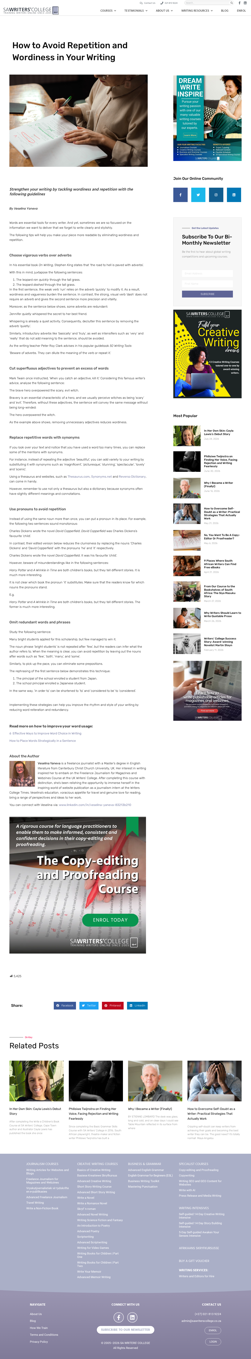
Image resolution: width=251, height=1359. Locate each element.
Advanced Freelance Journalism (46, 1197)
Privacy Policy (39, 1341)
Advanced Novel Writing (92, 1214)
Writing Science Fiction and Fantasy (100, 1220)
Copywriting (186, 1175)
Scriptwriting (85, 1236)
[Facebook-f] (180, 195)
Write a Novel (85, 1197)
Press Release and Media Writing (200, 1195)
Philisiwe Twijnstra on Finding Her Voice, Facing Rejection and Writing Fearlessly (220, 461)
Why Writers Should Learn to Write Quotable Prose (222, 614)
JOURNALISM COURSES (42, 1164)
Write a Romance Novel (92, 1203)
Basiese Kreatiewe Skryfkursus (97, 1175)
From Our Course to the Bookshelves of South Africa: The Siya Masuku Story (219, 591)
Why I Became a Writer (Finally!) (150, 1109)
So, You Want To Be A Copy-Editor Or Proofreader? (222, 536)
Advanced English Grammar (146, 1170)
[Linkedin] (234, 195)
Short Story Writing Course (94, 1186)
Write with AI (187, 1190)
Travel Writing (35, 1202)
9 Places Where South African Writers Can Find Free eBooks (220, 564)
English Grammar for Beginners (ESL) (150, 1175)
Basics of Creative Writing (93, 1170)
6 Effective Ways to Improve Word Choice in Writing (45, 733)
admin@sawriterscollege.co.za (201, 1321)
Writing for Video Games (93, 1248)
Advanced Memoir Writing (94, 1277)
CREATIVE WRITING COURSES (97, 1164)
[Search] (231, 3)
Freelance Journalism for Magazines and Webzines (42, 1180)
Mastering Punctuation (142, 1186)
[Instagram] (216, 195)
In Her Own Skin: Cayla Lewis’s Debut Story (218, 432)
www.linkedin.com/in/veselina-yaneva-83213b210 (95, 805)
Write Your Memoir (89, 1271)
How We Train (39, 1328)
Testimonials (134, 11)
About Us (162, 11)
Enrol (241, 11)
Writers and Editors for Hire (196, 1276)
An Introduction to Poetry (93, 1225)
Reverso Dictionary (132, 476)
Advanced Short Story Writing (96, 1192)
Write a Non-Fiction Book (42, 1208)
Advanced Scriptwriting (92, 1242)
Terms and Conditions (44, 1334)
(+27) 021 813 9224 (208, 1314)
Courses (106, 11)
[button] (65, 1005)
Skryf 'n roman (86, 1209)
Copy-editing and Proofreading (199, 1170)
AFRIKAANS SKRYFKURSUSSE (199, 1248)
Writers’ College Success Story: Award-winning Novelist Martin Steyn (220, 642)
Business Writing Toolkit (143, 1181)
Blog (224, 11)
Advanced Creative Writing (94, 1181)
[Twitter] (198, 195)
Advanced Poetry (88, 1231)
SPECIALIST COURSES (193, 1164)
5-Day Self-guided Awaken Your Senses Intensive (199, 1234)
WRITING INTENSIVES (194, 1208)
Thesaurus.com (79, 476)
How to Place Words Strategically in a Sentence (42, 741)
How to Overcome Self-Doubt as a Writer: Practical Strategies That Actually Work (222, 513)
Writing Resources (195, 11)
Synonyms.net (101, 476)
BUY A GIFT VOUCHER (194, 1261)
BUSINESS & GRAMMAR (144, 1164)
